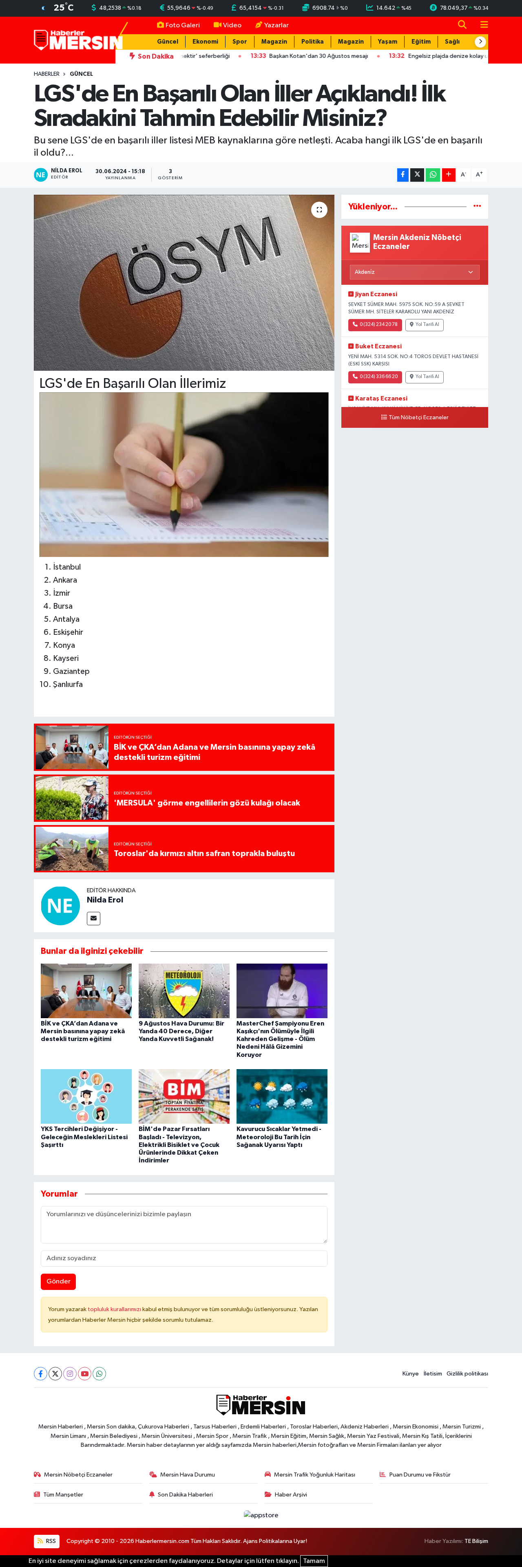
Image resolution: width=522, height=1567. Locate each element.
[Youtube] (84, 1373)
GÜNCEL (81, 74)
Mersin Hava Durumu (187, 1475)
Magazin (274, 42)
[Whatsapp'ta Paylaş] (433, 175)
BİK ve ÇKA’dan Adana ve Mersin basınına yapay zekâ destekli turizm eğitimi (83, 1031)
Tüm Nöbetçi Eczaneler (419, 417)
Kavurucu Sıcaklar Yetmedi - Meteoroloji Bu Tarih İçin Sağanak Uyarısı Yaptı (279, 1137)
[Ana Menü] (480, 25)
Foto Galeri (183, 25)
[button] (480, 42)
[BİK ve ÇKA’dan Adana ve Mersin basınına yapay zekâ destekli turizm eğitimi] (86, 990)
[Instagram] (70, 1373)
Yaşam (387, 42)
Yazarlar (276, 25)
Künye (411, 1374)
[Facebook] (40, 1373)
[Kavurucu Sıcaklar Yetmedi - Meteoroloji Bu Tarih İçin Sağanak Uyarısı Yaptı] (282, 1096)
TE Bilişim (476, 1541)
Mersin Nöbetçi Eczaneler (78, 1475)
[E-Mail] (93, 918)
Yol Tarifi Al (427, 324)
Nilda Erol (105, 900)
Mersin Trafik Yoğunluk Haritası (314, 1475)
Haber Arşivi (291, 1495)
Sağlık (454, 42)
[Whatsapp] (99, 1373)
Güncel (167, 42)
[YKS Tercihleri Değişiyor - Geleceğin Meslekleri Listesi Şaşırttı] (86, 1096)
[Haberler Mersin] (78, 39)
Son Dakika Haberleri (185, 1495)
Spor (239, 42)
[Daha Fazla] (449, 175)
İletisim (433, 1374)
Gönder (58, 1281)
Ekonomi (205, 42)
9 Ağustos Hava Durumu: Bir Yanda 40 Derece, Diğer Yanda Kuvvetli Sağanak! (181, 1031)
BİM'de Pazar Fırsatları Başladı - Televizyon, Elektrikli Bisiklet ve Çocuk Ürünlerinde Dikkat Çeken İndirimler (179, 1145)
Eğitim (421, 42)
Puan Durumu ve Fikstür (420, 1475)
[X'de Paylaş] (417, 175)
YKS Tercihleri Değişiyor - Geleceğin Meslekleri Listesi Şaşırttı (84, 1137)
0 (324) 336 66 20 (379, 376)
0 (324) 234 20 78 (379, 324)
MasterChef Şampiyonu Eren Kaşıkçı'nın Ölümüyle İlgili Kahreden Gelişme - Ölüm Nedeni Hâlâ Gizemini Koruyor (280, 1039)
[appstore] (261, 1515)
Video (232, 25)
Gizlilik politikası (467, 1374)
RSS (50, 1541)
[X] (55, 1373)
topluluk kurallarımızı (115, 1309)
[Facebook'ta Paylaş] (403, 175)
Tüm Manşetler (63, 1495)
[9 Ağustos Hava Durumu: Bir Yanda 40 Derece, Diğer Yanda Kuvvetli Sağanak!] (184, 990)
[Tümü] (477, 206)
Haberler (47, 74)
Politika (312, 42)
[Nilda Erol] (60, 905)
